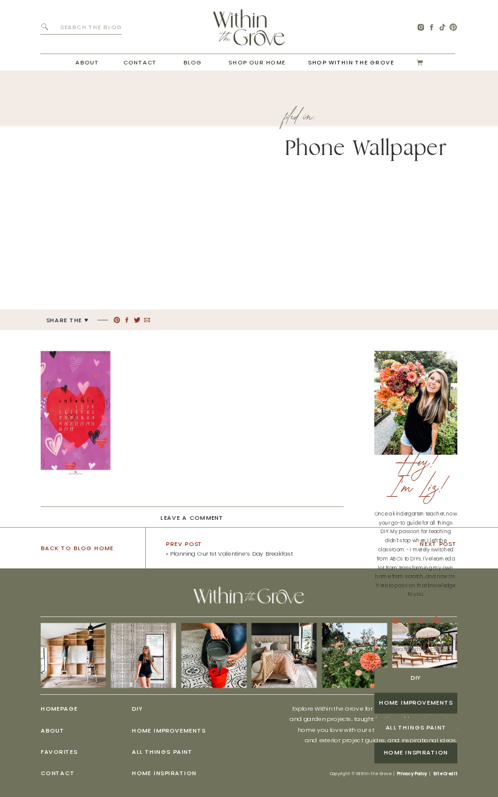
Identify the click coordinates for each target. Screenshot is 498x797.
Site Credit (445, 774)
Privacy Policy (412, 774)
